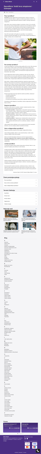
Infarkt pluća (6, 321)
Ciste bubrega (7, 273)
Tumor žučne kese (8, 408)
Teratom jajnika (7, 399)
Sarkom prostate (7, 387)
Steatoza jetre (7, 393)
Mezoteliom (6, 345)
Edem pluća (6, 284)
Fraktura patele (7, 295)
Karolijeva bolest (7, 332)
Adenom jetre (7, 243)
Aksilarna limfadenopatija (9, 246)
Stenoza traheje (7, 396)
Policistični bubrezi (8, 367)
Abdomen (6, 242)
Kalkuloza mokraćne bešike (9, 331)
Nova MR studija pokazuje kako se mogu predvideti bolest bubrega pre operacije (29, 219)
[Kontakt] (38, 451)
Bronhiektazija (7, 266)
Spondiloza (6, 391)
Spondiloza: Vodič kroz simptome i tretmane (18, 7)
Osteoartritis (6, 355)
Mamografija (25, 424)
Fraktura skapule (7, 298)
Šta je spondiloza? (8, 180)
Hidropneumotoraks (8, 311)
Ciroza (5, 271)
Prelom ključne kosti (8, 376)
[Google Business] (27, 439)
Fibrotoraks (6, 294)
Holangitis (6, 315)
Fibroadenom (7, 292)
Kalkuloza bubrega (8, 329)
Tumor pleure (7, 403)
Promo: (15, 428)
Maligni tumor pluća (8, 342)
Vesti (36, 208)
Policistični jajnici (7, 369)
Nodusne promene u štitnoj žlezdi (11, 352)
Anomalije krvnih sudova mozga (10, 253)
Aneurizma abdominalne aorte (10, 247)
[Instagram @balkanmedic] (25, 439)
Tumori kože (6, 409)
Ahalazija (6, 244)
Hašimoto (6, 308)
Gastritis (6, 301)
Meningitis (6, 344)
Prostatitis (6, 380)
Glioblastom (6, 304)
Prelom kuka (6, 377)
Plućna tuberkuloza (8, 365)
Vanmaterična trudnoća (9, 414)
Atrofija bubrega (7, 261)
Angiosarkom (7, 251)
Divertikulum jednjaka (8, 279)
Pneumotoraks (7, 366)
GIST (5, 303)
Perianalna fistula (7, 361)
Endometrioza (7, 287)
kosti (17, 66)
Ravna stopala (7, 384)
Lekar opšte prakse (8, 339)
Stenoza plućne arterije (9, 394)
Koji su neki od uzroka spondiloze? (11, 182)
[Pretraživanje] (34, 1)
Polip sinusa (6, 372)
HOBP (5, 313)
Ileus (5, 320)
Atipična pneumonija (8, 260)
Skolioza (6, 390)
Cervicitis (6, 270)
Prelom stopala (7, 378)
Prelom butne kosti (8, 374)
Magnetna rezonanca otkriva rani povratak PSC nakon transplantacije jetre (29, 231)
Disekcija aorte (7, 278)
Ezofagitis (6, 288)
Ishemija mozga (7, 324)
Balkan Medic (8, 1)
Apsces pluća (7, 254)
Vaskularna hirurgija (8, 415)
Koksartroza (6, 335)
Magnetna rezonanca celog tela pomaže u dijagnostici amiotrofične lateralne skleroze (11, 219)
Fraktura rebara (7, 296)
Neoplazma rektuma (8, 350)
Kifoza (5, 333)
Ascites (5, 257)
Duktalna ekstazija (8, 281)
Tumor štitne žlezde (8, 406)
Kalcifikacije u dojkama (9, 328)
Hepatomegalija (7, 309)
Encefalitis (6, 286)
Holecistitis (6, 316)
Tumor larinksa (7, 402)
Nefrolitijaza (6, 349)
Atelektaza (6, 258)
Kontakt (20, 452)
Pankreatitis (6, 359)
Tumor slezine (7, 405)
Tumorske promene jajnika (9, 410)
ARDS (5, 255)
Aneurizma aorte (7, 249)
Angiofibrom (6, 250)
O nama (35, 172)
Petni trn (6, 362)
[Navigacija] (36, 1)
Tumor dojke (6, 401)
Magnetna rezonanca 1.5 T (10, 424)
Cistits (5, 274)
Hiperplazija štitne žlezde (9, 312)
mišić (16, 154)
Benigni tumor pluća (8, 265)
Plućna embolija (7, 363)
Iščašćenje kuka (7, 323)
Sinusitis (6, 389)
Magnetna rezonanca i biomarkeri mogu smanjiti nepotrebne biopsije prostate (11, 231)
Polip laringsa (7, 370)
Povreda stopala (7, 373)
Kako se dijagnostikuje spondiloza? (11, 185)
